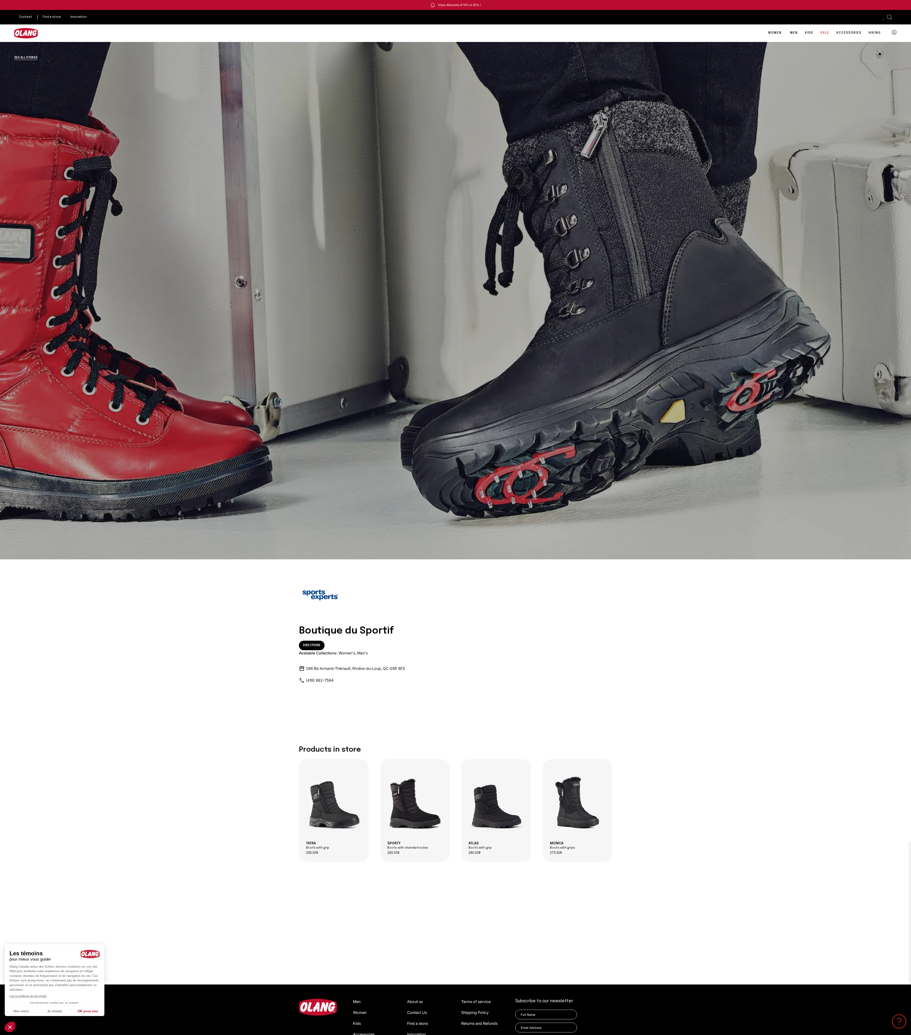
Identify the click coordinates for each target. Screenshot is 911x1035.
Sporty (407, 845)
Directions (311, 645)
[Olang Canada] (26, 33)
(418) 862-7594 (320, 680)
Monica (562, 845)
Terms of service (476, 1001)
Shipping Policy (475, 1012)
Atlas (480, 845)
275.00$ (556, 853)
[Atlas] (496, 802)
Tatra (317, 845)
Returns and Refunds (479, 1023)
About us (415, 1001)
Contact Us (417, 1012)
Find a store (417, 1023)
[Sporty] (415, 802)
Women (360, 1012)
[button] (889, 17)
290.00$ (312, 853)
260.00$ (393, 853)
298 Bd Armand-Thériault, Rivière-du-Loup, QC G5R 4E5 (355, 668)
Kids (357, 1023)
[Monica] (577, 802)
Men (357, 1001)
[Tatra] (333, 802)
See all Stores (25, 57)
